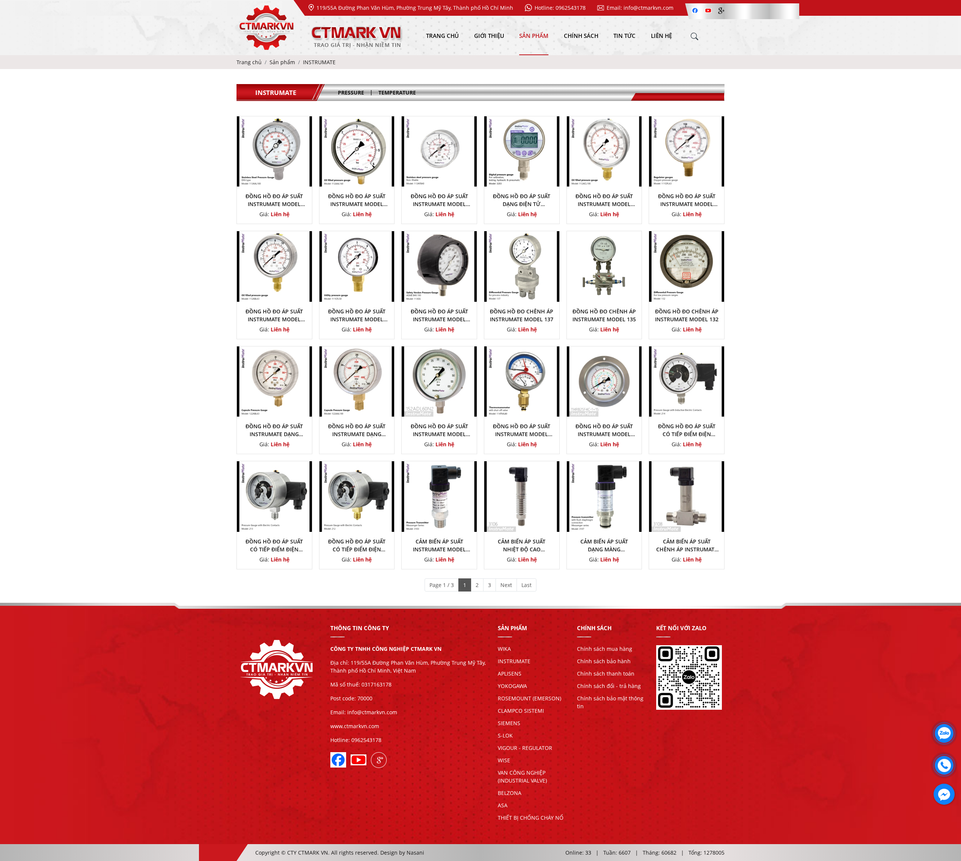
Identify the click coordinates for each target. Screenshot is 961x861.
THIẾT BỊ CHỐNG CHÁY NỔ (530, 817)
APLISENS (509, 673)
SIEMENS (509, 723)
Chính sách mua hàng (604, 648)
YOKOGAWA (512, 685)
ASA (503, 805)
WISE (504, 760)
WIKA (504, 648)
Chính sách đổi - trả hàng (609, 685)
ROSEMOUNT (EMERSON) (529, 698)
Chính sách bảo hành (604, 661)
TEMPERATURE (397, 92)
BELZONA (509, 792)
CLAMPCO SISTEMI (521, 710)
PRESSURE (351, 92)
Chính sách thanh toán (605, 673)
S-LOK (505, 735)
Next (506, 585)
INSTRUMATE (514, 661)
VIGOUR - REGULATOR (525, 747)
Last (526, 585)
